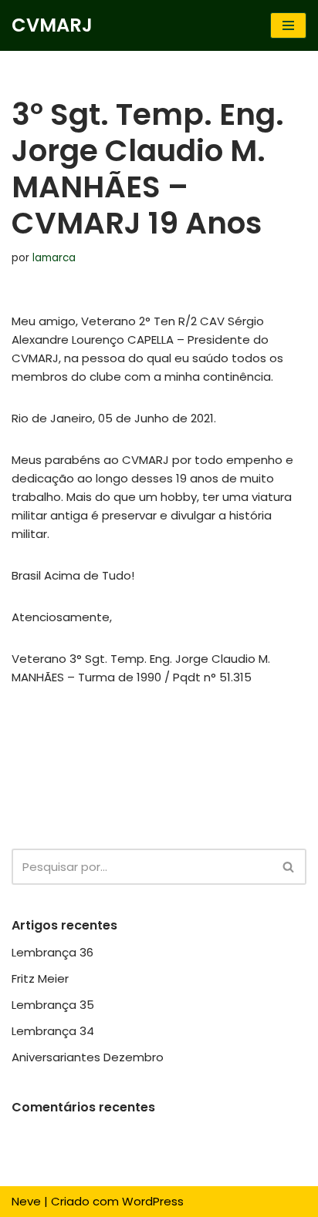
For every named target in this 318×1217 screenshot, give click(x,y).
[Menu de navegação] (288, 25)
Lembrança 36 (52, 952)
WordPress (153, 1201)
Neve (26, 1201)
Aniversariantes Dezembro (88, 1057)
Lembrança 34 (53, 1031)
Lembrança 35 (53, 1005)
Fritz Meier (40, 978)
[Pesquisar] (289, 867)
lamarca (54, 257)
